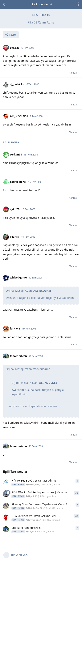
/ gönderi (40, 4)
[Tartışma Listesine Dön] (4, 4)
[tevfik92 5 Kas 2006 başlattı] (6, 529)
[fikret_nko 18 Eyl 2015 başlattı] (6, 482)
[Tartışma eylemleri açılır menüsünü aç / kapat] (78, 4)
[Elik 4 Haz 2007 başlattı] (6, 517)
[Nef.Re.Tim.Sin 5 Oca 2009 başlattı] (6, 506)
